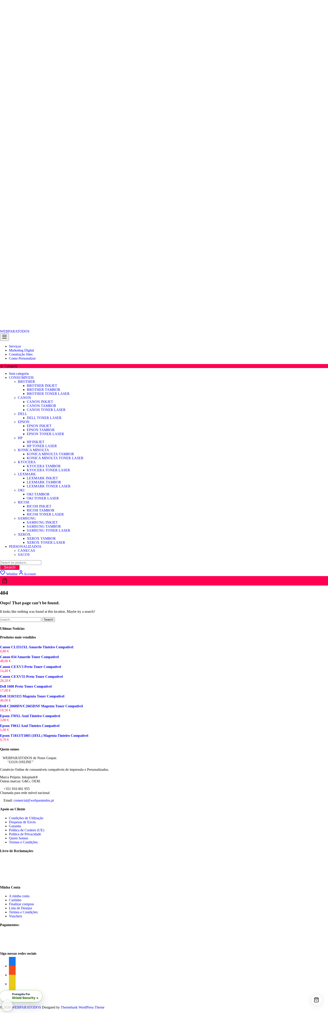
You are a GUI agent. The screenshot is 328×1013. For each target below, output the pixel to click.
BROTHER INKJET (42, 386)
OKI (21, 490)
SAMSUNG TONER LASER (48, 530)
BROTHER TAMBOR (43, 390)
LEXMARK (27, 474)
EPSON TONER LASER (45, 434)
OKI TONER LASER (43, 498)
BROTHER (26, 381)
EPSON (23, 422)
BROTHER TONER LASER (48, 394)
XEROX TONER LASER (46, 542)
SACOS (24, 554)
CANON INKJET (40, 402)
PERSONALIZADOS (25, 546)
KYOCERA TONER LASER (48, 470)
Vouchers (15, 916)
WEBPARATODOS (14, 331)
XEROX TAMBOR (41, 538)
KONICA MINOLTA (33, 450)
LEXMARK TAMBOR (44, 482)
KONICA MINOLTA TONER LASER (55, 458)
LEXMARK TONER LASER (49, 486)
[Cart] (164, 580)
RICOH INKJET (39, 506)
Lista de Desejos (20, 908)
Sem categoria (19, 373)
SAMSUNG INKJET (42, 522)
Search (9, 567)
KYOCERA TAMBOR (44, 466)
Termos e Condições (23, 842)
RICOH (23, 502)
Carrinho (15, 900)
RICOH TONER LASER (45, 514)
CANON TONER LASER (46, 410)
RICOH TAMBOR (40, 510)
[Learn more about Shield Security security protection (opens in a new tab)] (7, 1005)
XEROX (24, 534)
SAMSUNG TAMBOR (44, 526)
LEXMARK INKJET (42, 478)
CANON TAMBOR (41, 406)
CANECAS (26, 550)
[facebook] (12, 984)
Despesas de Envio (22, 822)
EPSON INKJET (39, 426)
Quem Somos (18, 838)
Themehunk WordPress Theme (82, 1007)
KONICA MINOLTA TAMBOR (50, 454)
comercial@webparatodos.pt (34, 800)
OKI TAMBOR (38, 494)
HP (20, 438)
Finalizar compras (21, 904)
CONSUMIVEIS (21, 377)
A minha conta (19, 896)
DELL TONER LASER (44, 418)
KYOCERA (27, 462)
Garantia (15, 826)
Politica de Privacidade (25, 834)
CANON (24, 398)
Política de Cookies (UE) (26, 830)
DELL (22, 414)
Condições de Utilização (26, 818)
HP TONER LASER (42, 446)
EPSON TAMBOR (41, 430)
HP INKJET (35, 442)
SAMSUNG (27, 518)
